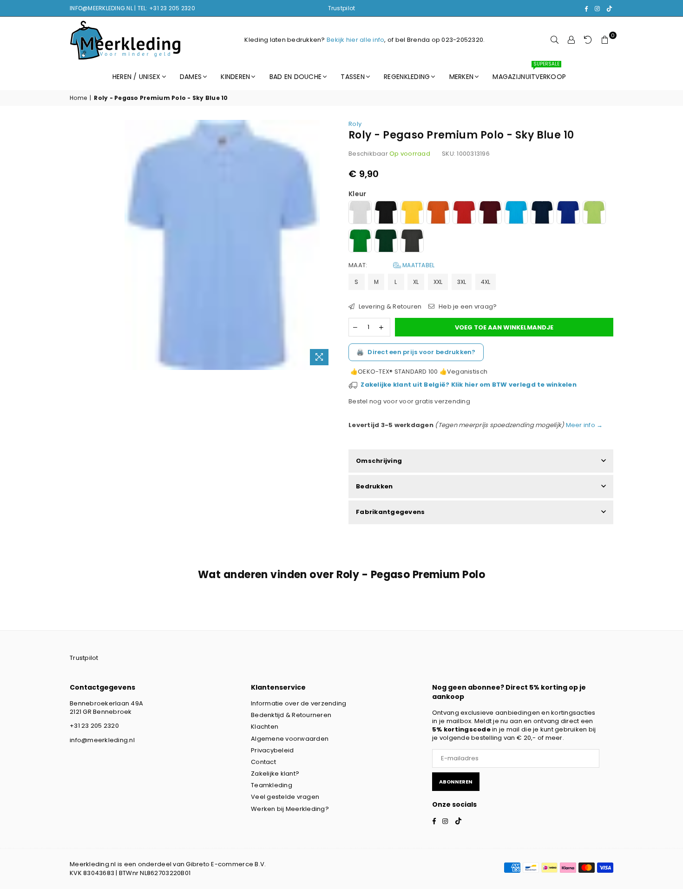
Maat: (391, 265)
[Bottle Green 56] (386, 242)
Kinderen (235, 76)
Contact (263, 761)
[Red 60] (464, 213)
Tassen (353, 76)
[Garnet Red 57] (490, 213)
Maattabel (418, 265)
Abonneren (456, 781)
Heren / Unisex (136, 76)
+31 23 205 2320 (94, 725)
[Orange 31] (438, 213)
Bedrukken (374, 486)
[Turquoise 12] (516, 213)
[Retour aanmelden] (588, 40)
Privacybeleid (272, 750)
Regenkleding (407, 76)
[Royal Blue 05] (568, 213)
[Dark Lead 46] (412, 242)
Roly (354, 123)
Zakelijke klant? (275, 773)
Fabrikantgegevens (390, 511)
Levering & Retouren (389, 307)
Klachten (264, 726)
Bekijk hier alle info (355, 39)
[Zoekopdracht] (554, 40)
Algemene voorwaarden (289, 738)
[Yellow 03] (412, 213)
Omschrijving (379, 460)
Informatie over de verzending (299, 703)
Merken (461, 76)
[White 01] (360, 213)
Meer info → (583, 425)
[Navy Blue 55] (542, 213)
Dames (191, 76)
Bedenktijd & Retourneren (291, 715)
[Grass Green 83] (360, 242)
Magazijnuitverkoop (529, 72)
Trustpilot (341, 8)
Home (78, 98)
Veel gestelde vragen (285, 796)
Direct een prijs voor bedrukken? (416, 352)
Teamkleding (271, 785)
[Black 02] (386, 213)
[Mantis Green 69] (594, 213)
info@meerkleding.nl (102, 740)
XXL (438, 282)
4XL (486, 282)
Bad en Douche (295, 76)
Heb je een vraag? (467, 307)
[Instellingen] (571, 40)
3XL (461, 282)
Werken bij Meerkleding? (290, 808)
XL (416, 282)
